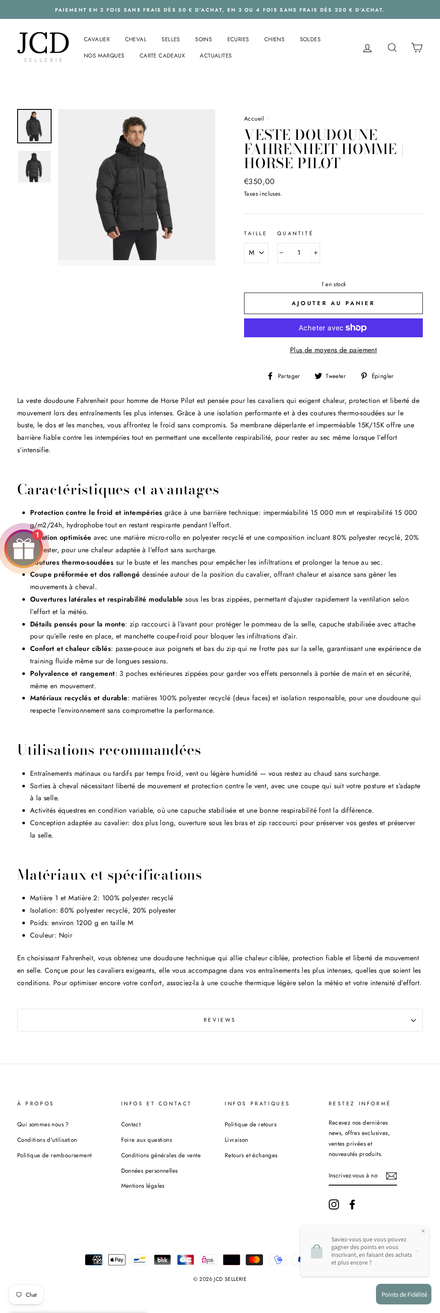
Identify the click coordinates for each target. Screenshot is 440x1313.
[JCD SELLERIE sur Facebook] (352, 1204)
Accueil (254, 118)
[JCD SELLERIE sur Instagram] (334, 1204)
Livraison (236, 1139)
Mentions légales (143, 1185)
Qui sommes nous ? (43, 1124)
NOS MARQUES (104, 55)
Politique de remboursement (54, 1155)
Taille (256, 233)
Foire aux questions (146, 1139)
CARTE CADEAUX (162, 55)
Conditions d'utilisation (47, 1139)
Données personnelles (149, 1170)
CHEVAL (136, 39)
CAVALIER (97, 39)
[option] (220, 9)
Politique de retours (250, 1124)
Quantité (295, 233)
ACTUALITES (216, 55)
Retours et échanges (251, 1155)
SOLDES (310, 39)
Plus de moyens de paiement (333, 350)
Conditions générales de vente (161, 1155)
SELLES (171, 39)
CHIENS (274, 39)
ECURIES (238, 39)
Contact (131, 1124)
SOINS (203, 39)
